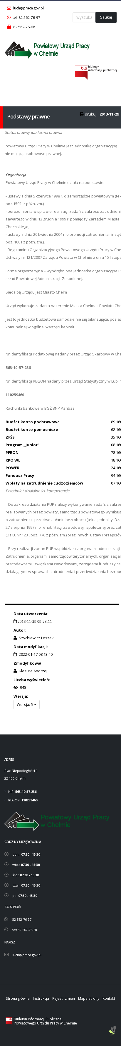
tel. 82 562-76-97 (26, 17)
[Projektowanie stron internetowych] (113, 1031)
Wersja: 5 (25, 704)
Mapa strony (88, 998)
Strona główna (18, 998)
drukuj (90, 114)
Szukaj (106, 17)
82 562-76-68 (23, 26)
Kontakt (108, 998)
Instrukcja (41, 998)
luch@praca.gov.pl (28, 8)
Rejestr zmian (63, 998)
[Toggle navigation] (8, 95)
